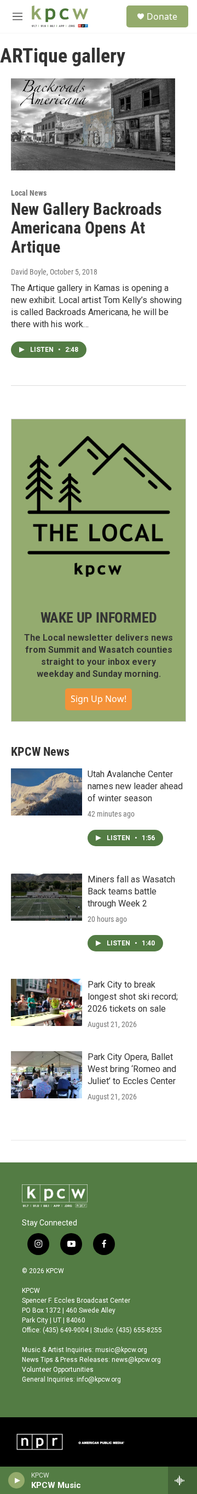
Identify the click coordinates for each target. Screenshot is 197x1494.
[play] (17, 1480)
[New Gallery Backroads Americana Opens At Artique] (93, 124)
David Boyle (29, 271)
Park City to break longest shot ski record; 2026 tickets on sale (133, 996)
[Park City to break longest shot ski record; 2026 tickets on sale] (46, 1002)
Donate (162, 16)
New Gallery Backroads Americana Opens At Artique (86, 228)
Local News (29, 193)
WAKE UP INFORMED (98, 617)
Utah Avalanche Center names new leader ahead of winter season (135, 786)
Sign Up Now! (98, 699)
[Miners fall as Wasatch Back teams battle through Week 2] (46, 897)
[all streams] (182, 1480)
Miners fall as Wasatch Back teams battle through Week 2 (131, 891)
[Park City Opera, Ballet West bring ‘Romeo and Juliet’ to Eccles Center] (46, 1074)
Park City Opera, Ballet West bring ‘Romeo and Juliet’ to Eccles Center (132, 1069)
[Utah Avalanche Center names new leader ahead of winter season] (46, 792)
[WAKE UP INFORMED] (98, 506)
